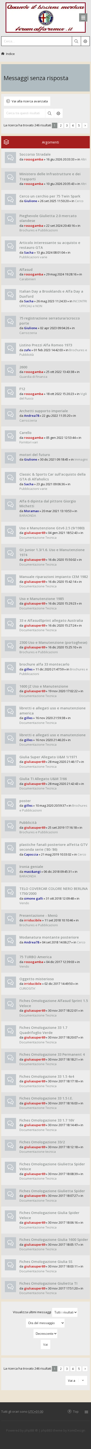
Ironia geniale (31, 866)
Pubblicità (28, 822)
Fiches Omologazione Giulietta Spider (52, 1191)
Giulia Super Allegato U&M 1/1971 (48, 757)
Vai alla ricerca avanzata (30, 101)
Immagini (81, 459)
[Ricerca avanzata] (85, 41)
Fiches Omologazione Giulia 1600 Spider (53, 1239)
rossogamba (33, 159)
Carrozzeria (28, 333)
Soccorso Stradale (35, 154)
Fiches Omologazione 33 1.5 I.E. (46, 1098)
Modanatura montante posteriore (49, 937)
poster (25, 800)
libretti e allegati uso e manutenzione (52, 735)
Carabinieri (27, 279)
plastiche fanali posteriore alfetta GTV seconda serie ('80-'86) (53, 847)
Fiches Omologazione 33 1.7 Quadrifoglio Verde (43, 1030)
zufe (27, 350)
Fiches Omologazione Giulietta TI (48, 1283)
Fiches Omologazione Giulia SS (45, 1261)
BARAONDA (27, 515)
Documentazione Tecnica (38, 537)
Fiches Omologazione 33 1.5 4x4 (46, 1076)
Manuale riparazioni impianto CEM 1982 (53, 576)
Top (76, 1411)
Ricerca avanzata (58, 113)
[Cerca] (76, 41)
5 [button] (79, 125)
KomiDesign (76, 1430)
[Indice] (46, 17)
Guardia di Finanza (33, 376)
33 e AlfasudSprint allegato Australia (51, 620)
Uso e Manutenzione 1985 (41, 598)
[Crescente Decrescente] (45, 1333)
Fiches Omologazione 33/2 (42, 1142)
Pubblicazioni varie (33, 257)
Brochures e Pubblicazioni (38, 230)
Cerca (49, 113)
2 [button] (61, 125)
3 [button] (67, 125)
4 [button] (73, 125)
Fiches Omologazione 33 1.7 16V (46, 1120)
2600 (23, 367)
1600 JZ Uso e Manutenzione (43, 686)
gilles (28, 669)
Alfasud (26, 269)
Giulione (30, 201)
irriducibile (32, 920)
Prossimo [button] (85, 125)
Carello (25, 432)
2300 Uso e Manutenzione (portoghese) (53, 642)
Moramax (31, 511)
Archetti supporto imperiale (43, 411)
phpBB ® (31, 1430)
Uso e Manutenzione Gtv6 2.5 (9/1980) (51, 528)
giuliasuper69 (34, 533)
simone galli (33, 898)
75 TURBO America (35, 957)
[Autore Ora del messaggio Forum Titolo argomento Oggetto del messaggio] (45, 1323)
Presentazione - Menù (38, 915)
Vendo (24, 903)
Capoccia (31, 854)
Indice (10, 53)
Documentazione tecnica (37, 1151)
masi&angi (32, 871)
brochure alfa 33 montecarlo (44, 664)
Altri (83, 159)
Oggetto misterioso (36, 979)
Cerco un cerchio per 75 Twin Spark (49, 196)
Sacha (28, 252)
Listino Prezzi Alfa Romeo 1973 (45, 345)
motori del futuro (34, 454)
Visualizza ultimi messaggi (32, 1312)
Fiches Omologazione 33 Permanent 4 (52, 1054)
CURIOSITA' (27, 988)
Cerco (79, 201)
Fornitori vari (28, 442)
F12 (22, 389)
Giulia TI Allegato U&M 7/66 (43, 778)
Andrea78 (31, 415)
